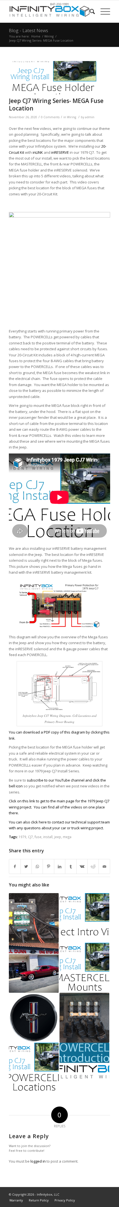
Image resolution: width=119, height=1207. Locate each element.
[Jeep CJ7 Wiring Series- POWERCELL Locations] (34, 1068)
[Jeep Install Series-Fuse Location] (52, 77)
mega (67, 837)
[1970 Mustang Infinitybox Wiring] (34, 968)
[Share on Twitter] (26, 866)
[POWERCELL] (84, 1068)
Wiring (71, 117)
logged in (38, 1161)
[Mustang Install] (34, 1018)
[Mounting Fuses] (84, 1018)
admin (89, 117)
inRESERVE (60, 152)
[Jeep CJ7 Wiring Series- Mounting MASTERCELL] (84, 968)
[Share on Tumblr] (70, 866)
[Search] (89, 11)
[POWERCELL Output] (34, 918)
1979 (22, 837)
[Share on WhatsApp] (37, 866)
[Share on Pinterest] (48, 866)
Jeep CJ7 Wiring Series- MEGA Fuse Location (56, 104)
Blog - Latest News (28, 30)
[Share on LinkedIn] (59, 866)
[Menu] (102, 11)
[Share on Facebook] (14, 866)
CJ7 (30, 837)
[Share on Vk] (82, 866)
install (48, 837)
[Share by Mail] (104, 866)
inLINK (38, 152)
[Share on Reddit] (93, 866)
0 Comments (50, 117)
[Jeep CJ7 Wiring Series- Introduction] (84, 918)
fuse (38, 837)
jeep (57, 837)
